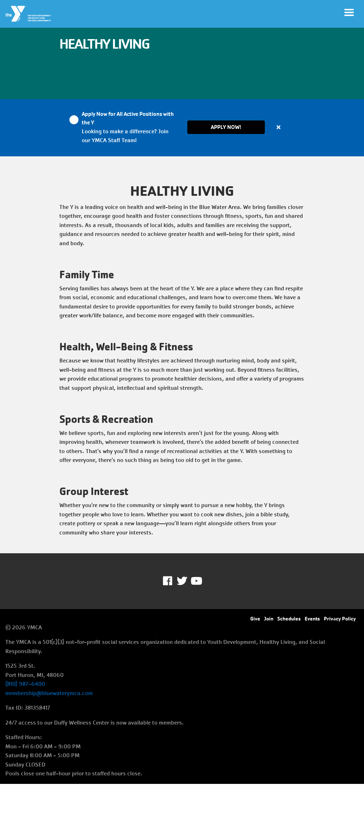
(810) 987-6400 (25, 683)
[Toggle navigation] (349, 12)
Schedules (289, 618)
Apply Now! (226, 127)
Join (268, 618)
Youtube (196, 581)
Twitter (182, 581)
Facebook (172, 581)
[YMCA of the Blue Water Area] (28, 14)
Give (255, 618)
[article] (182, 127)
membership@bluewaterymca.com (49, 693)
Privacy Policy (340, 618)
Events (312, 618)
